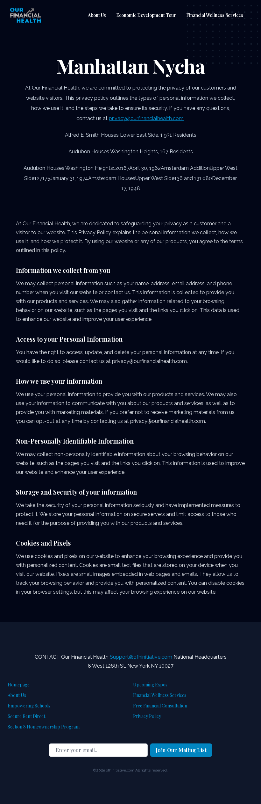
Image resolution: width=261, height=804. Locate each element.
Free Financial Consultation (160, 706)
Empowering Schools (29, 706)
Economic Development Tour (146, 15)
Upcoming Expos (150, 685)
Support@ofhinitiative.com (141, 657)
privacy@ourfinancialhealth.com (146, 118)
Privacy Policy (147, 716)
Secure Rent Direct (26, 716)
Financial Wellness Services (214, 15)
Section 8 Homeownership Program (44, 727)
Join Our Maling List (181, 750)
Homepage (19, 685)
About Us (97, 15)
